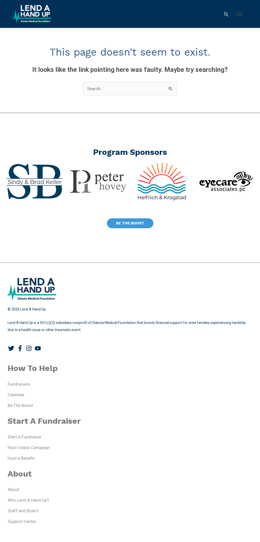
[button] (239, 14)
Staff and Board (23, 510)
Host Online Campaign (29, 447)
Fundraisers (19, 384)
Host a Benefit (21, 458)
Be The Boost (20, 405)
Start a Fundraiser (25, 436)
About (13, 489)
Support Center (22, 521)
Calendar (16, 394)
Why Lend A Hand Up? (28, 500)
